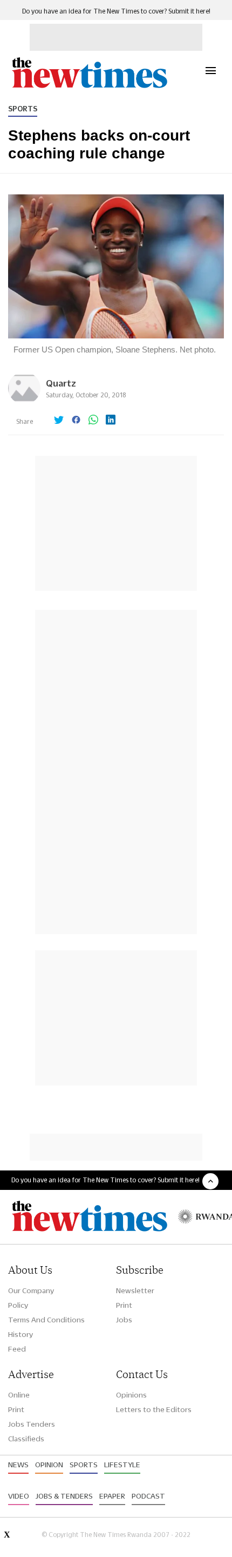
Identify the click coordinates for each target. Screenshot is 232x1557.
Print (124, 1305)
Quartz (61, 383)
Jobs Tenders (31, 1424)
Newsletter (135, 1290)
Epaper (112, 1496)
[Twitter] (59, 420)
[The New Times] (89, 86)
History (20, 1334)
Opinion (49, 1464)
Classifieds (26, 1438)
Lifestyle (122, 1464)
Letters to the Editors (154, 1409)
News (18, 1464)
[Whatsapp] (93, 420)
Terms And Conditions (46, 1319)
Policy (18, 1305)
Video (18, 1496)
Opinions (131, 1394)
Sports (22, 108)
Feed (17, 1349)
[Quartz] (24, 401)
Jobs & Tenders (64, 1496)
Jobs (124, 1319)
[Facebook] (76, 420)
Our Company (31, 1290)
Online (19, 1394)
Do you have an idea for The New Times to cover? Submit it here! (116, 11)
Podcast (148, 1496)
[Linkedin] (110, 420)
